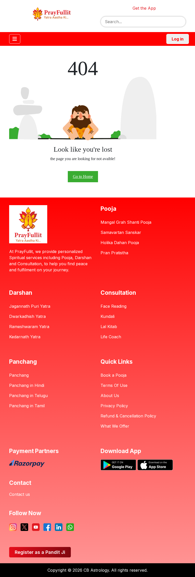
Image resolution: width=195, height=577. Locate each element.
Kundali (108, 316)
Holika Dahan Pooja (120, 242)
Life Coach (111, 336)
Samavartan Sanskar (121, 232)
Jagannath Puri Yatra (29, 306)
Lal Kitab (109, 326)
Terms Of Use (114, 385)
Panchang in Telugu (28, 395)
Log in (178, 38)
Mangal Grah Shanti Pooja (126, 222)
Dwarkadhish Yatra (27, 316)
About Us (110, 395)
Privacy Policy (114, 405)
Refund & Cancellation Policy (128, 415)
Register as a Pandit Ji (40, 552)
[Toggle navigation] (14, 39)
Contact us (19, 494)
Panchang (19, 375)
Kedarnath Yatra (24, 336)
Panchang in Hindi (26, 385)
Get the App (144, 8)
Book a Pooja (113, 375)
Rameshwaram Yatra (29, 326)
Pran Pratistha (114, 252)
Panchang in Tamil (27, 405)
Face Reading (113, 306)
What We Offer (115, 426)
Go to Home (83, 176)
